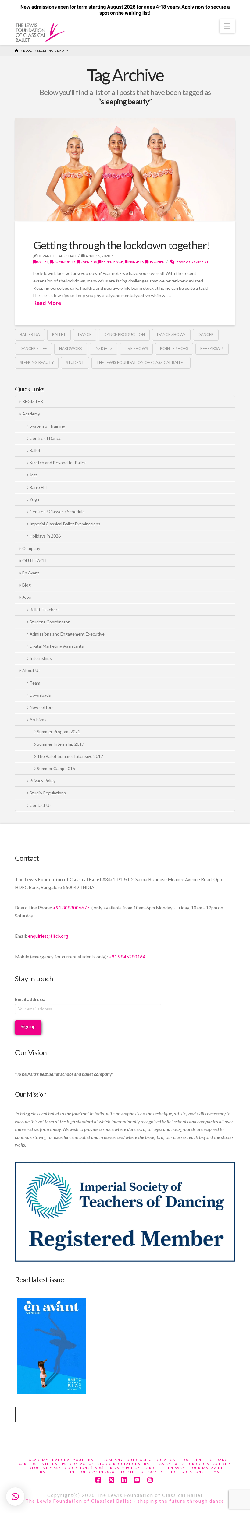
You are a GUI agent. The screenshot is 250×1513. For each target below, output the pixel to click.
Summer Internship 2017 (60, 744)
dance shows (171, 334)
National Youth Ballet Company (87, 1460)
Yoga (34, 499)
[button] (227, 26)
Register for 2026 (137, 1471)
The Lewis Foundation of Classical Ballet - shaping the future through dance (125, 1501)
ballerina (30, 334)
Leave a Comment (191, 261)
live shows (136, 348)
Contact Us (41, 805)
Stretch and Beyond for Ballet (58, 462)
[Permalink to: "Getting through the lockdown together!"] (125, 169)
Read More (47, 302)
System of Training (47, 426)
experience (112, 261)
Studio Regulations (48, 792)
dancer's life (33, 348)
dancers (88, 261)
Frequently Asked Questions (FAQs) (65, 1467)
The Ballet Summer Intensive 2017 (70, 756)
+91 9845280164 (127, 956)
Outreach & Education (151, 1460)
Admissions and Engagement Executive (67, 633)
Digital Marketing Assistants (57, 646)
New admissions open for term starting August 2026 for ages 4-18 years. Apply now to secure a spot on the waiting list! (125, 10)
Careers (28, 1464)
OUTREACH (34, 560)
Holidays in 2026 (45, 535)
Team (35, 682)
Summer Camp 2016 (56, 768)
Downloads (40, 695)
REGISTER (32, 401)
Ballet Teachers (44, 609)
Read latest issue (39, 1279)
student (75, 362)
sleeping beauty (37, 362)
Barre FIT (39, 487)
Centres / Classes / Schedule (57, 511)
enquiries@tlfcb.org (48, 936)
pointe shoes (174, 348)
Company (31, 548)
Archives (38, 719)
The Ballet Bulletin (53, 1471)
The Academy (34, 1460)
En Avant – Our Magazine (195, 1467)
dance (84, 334)
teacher (156, 261)
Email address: (30, 999)
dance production (124, 334)
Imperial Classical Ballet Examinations (65, 523)
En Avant (30, 572)
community (64, 261)
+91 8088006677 (72, 907)
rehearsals (212, 348)
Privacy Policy (42, 780)
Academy (31, 413)
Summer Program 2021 (58, 731)
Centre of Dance (45, 438)
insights (135, 261)
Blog (26, 584)
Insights (103, 348)
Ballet (42, 261)
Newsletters (42, 707)
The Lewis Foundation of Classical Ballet (141, 362)
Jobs (26, 597)
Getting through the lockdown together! (121, 245)
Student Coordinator (50, 621)
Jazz (33, 474)
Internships (41, 658)
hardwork (70, 348)
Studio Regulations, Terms (190, 1471)
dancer (206, 334)
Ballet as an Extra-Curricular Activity (187, 1464)
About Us (31, 670)
